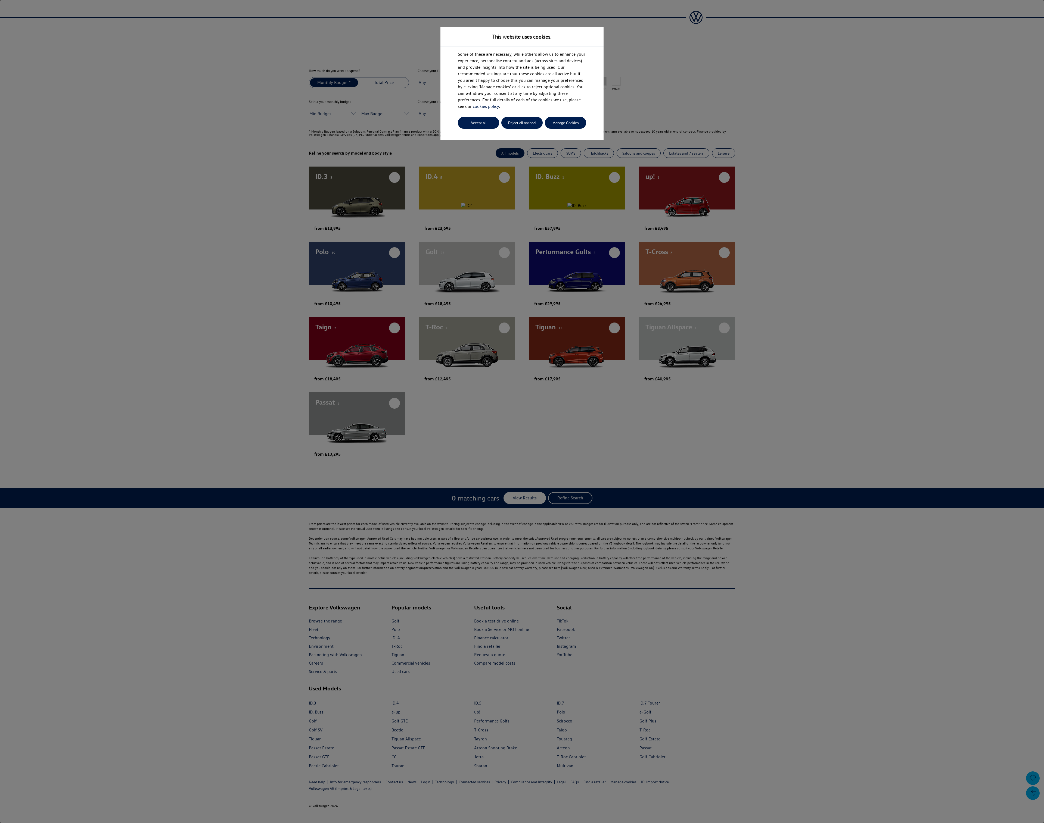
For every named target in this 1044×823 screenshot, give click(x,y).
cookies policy (486, 106)
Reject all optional (522, 123)
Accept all (478, 123)
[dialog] (522, 411)
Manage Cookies (565, 123)
